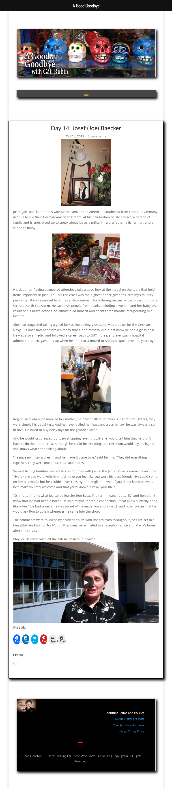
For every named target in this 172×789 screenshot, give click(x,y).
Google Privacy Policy (131, 731)
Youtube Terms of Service (129, 718)
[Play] (86, 582)
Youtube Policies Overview (128, 725)
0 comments (97, 136)
